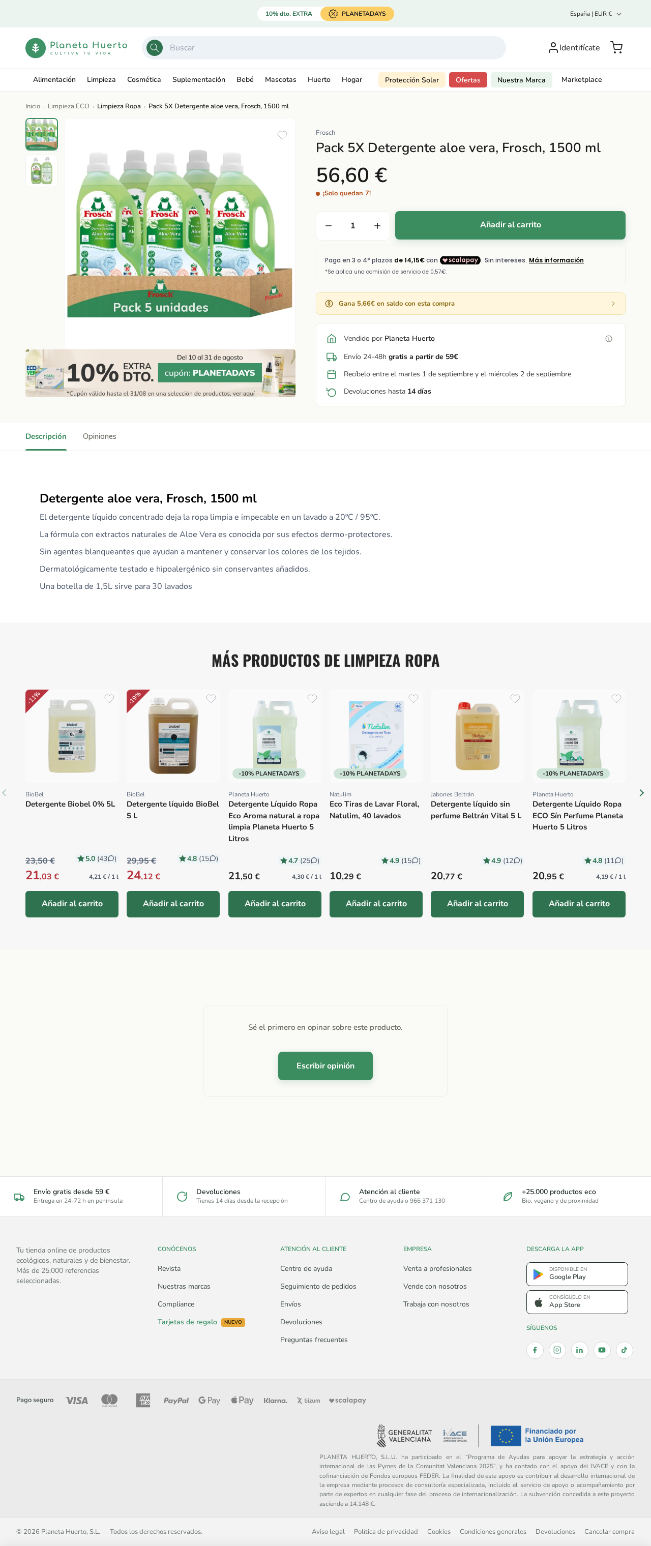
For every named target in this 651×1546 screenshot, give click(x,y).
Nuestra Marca (521, 80)
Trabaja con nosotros (436, 1304)
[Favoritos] (282, 135)
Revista (169, 1268)
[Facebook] (535, 1350)
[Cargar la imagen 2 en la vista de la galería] (41, 171)
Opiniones (99, 436)
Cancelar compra (609, 1531)
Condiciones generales (493, 1531)
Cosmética (144, 79)
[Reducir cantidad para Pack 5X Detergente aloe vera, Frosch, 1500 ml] (328, 226)
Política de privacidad (386, 1531)
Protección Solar (412, 80)
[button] (616, 48)
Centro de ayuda (381, 1201)
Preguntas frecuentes (314, 1340)
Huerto (319, 79)
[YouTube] (602, 1350)
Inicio (32, 106)
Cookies (439, 1531)
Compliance (176, 1304)
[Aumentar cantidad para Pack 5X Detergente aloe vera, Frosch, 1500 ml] (377, 226)
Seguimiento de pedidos (318, 1286)
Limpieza (101, 79)
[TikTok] (624, 1350)
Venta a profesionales (437, 1268)
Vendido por (389, 338)
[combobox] (324, 48)
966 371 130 (427, 1201)
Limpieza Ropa (119, 106)
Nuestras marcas (184, 1286)
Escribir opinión (325, 1066)
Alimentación (54, 79)
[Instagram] (557, 1350)
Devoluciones (301, 1322)
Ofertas (468, 80)
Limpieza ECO (69, 106)
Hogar (352, 79)
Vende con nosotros (435, 1286)
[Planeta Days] (160, 373)
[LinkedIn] (579, 1350)
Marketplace (581, 79)
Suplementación (198, 79)
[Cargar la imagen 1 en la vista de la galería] (41, 134)
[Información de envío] (609, 339)
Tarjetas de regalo (200, 1322)
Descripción (46, 436)
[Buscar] (154, 48)
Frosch (325, 132)
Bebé (245, 79)
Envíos (290, 1304)
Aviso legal (328, 1531)
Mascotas (281, 79)
